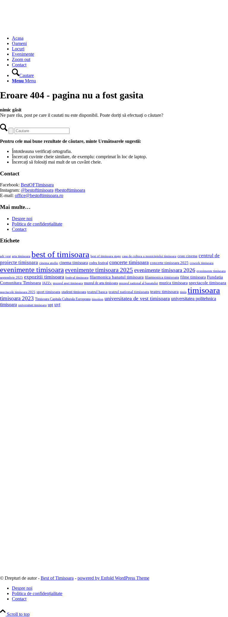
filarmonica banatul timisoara (117, 277)
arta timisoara (21, 256)
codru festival (98, 263)
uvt (57, 304)
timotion (97, 299)
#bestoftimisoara (70, 190)
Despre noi (22, 218)
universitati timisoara (32, 305)
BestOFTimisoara (37, 184)
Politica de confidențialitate (37, 223)
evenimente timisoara (32, 270)
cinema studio (48, 263)
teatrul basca (97, 292)
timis (183, 292)
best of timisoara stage (106, 256)
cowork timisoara (201, 263)
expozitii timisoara (44, 277)
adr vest (5, 256)
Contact (19, 229)
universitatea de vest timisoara (137, 298)
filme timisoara (193, 277)
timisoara (204, 290)
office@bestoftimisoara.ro (39, 195)
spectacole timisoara (207, 282)
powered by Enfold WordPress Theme (113, 578)
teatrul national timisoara (129, 292)
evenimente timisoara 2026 (164, 270)
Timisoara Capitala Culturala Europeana (63, 299)
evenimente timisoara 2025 (99, 270)
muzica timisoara (173, 282)
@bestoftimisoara (37, 190)
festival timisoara (76, 277)
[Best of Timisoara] (44, 28)
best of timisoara (60, 254)
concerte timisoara (129, 262)
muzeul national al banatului (138, 283)
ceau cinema (187, 256)
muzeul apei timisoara (68, 283)
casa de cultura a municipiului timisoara (149, 256)
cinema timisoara (73, 262)
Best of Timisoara (57, 578)
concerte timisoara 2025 (169, 263)
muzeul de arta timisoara (101, 283)
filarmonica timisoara (162, 277)
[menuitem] (120, 38)
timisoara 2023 (17, 298)
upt (50, 304)
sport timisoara (48, 292)
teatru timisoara (164, 291)
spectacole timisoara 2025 (17, 292)
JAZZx (47, 283)
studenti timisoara (73, 292)
